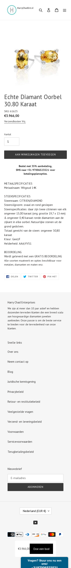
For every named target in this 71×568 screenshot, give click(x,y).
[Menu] (65, 10)
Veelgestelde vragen (20, 412)
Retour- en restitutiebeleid (24, 401)
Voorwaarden (16, 432)
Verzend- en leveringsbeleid (25, 421)
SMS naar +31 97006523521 (32, 170)
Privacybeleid (15, 392)
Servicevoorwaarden (20, 441)
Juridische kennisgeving (22, 381)
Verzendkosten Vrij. (15, 121)
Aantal (7, 134)
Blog (10, 372)
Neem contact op (18, 361)
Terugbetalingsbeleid (21, 452)
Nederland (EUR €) (34, 511)
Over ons (13, 352)
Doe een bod (41, 549)
